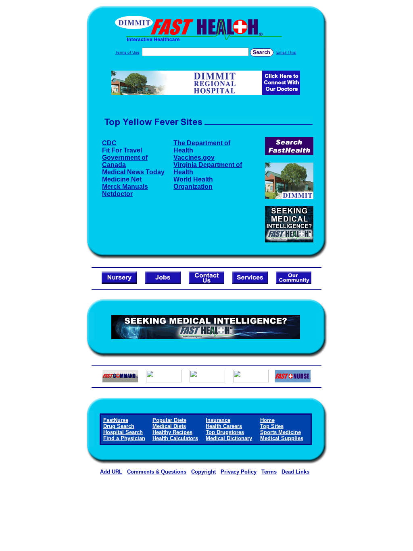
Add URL (111, 472)
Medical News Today (133, 172)
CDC (109, 143)
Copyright (203, 472)
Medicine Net (122, 179)
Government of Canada (125, 161)
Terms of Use (127, 52)
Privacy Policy (239, 472)
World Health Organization (193, 183)
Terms (269, 472)
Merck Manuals (125, 186)
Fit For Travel (122, 150)
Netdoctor (117, 193)
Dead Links (295, 472)
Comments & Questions (156, 472)
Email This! (286, 52)
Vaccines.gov (194, 157)
